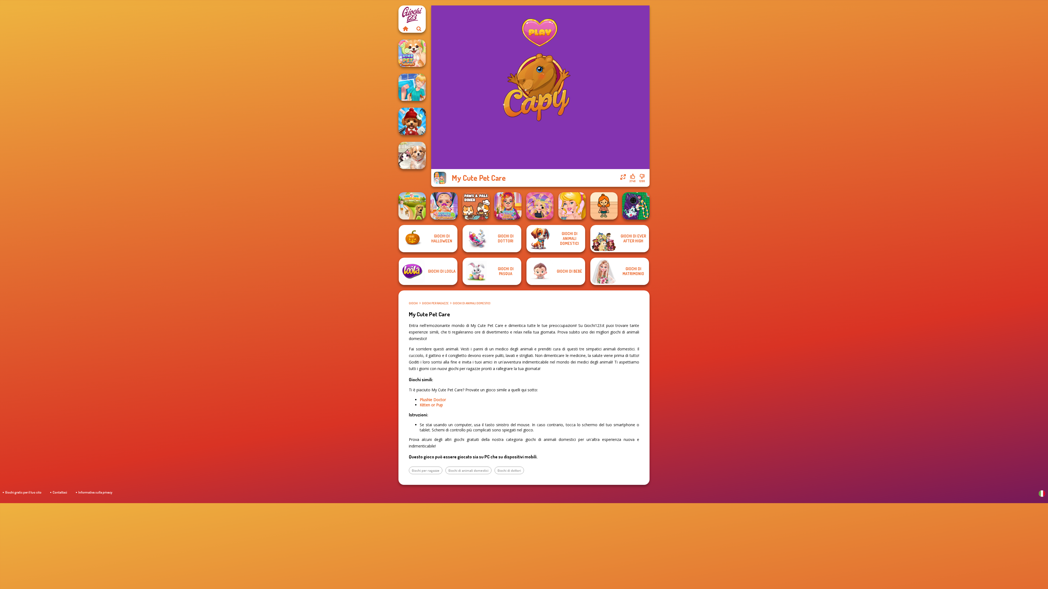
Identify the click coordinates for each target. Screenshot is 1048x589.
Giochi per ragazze (435, 303)
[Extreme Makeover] (539, 206)
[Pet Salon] (412, 155)
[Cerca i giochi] (419, 29)
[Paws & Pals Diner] (476, 206)
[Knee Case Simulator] (412, 87)
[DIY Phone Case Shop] (636, 206)
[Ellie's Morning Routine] (572, 206)
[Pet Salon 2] (412, 121)
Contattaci (60, 492)
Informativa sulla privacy (95, 492)
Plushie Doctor (433, 399)
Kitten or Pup (431, 404)
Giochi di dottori (509, 470)
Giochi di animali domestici (471, 303)
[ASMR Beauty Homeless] (508, 206)
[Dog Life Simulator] (412, 206)
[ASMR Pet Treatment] (412, 53)
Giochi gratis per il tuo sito (23, 492)
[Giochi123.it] (405, 29)
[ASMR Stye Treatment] (444, 206)
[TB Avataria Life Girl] (604, 206)
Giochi (413, 303)
